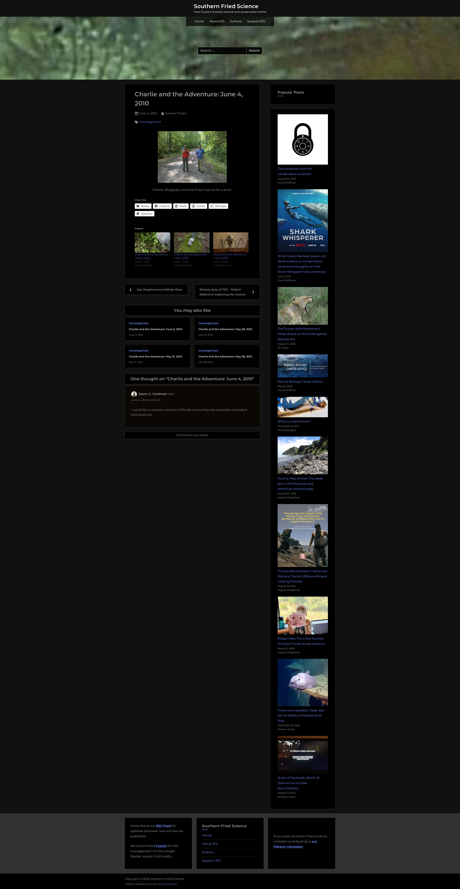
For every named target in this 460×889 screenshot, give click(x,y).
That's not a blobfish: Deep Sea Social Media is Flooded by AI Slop (301, 716)
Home (199, 21)
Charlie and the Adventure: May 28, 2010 (225, 356)
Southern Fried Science (226, 6)
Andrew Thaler (175, 113)
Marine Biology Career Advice (300, 381)
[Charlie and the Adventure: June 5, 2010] (231, 242)
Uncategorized (150, 122)
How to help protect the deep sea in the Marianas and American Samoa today (300, 484)
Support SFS (256, 21)
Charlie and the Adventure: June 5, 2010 (155, 329)
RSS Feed (163, 826)
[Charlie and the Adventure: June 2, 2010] (152, 242)
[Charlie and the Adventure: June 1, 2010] (192, 242)
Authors (236, 21)
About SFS (217, 21)
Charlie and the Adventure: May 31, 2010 (155, 356)
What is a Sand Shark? (294, 421)
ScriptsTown (169, 884)
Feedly (161, 846)
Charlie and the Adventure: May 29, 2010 (225, 329)
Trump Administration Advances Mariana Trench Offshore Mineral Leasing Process (302, 576)
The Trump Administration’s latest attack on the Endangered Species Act (302, 334)
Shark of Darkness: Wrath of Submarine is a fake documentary (298, 783)
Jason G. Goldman (152, 394)
